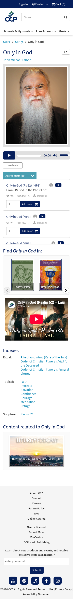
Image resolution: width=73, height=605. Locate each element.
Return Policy (36, 508)
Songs (19, 42)
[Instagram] (58, 581)
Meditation (28, 402)
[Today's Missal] (22, 274)
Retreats (26, 386)
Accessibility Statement (36, 594)
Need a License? (36, 527)
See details (12, 165)
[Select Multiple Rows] (32, 175)
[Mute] (55, 155)
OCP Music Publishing (36, 542)
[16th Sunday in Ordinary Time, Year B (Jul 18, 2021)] (36, 450)
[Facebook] (46, 581)
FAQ (36, 513)
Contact (36, 498)
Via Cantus (36, 537)
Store (7, 42)
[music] (35, 581)
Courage (26, 398)
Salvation (27, 390)
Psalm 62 (27, 414)
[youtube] (13, 581)
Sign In (23, 4)
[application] (36, 155)
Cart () (60, 4)
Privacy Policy (63, 589)
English (40, 4)
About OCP (36, 493)
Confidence (28, 394)
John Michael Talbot (17, 60)
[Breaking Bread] (50, 274)
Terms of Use (45, 589)
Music (63, 31)
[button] (7, 291)
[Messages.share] (66, 52)
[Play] (9, 155)
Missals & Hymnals (17, 31)
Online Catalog (36, 518)
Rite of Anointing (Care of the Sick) (44, 357)
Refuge (25, 406)
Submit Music (37, 532)
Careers (36, 503)
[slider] (62, 154)
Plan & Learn (44, 31)
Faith (24, 382)
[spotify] (24, 581)
